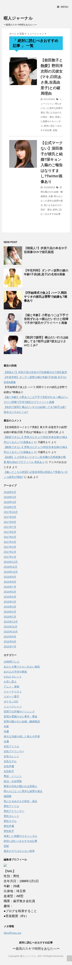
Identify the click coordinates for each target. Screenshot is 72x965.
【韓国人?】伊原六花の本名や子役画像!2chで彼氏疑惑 (35, 372)
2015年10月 (11, 631)
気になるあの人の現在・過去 (20, 801)
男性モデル (10, 821)
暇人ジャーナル (18, 18)
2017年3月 (10, 546)
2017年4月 (10, 541)
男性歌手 (9, 831)
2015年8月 (10, 641)
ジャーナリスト (13, 691)
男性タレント (11, 816)
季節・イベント (13, 776)
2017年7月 (10, 526)
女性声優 (9, 766)
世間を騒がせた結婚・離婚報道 (52, 192)
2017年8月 (10, 522)
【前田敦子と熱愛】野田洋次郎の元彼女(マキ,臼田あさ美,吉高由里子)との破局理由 (52, 76)
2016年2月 (10, 611)
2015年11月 (10, 626)
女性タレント (11, 756)
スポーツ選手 (11, 696)
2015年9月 (10, 636)
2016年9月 (10, 576)
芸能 (55, 130)
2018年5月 (10, 492)
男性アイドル (11, 806)
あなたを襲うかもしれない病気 (22, 666)
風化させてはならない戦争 (19, 850)
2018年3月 (10, 502)
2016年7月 (10, 586)
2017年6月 (10, 531)
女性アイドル (11, 746)
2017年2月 (10, 551)
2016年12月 (11, 561)
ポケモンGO (11, 701)
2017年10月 (11, 512)
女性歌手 (9, 771)
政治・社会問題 (13, 781)
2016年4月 (10, 601)
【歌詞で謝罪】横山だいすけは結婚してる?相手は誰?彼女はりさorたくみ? (46, 341)
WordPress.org (12, 932)
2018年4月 (10, 497)
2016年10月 (11, 571)
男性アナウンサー (14, 811)
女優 (50, 196)
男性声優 (9, 826)
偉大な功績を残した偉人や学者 (22, 736)
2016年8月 (10, 581)
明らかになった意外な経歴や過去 (52, 108)
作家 (6, 726)
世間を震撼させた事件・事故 (20, 716)
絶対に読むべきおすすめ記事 (20, 841)
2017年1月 (10, 556)
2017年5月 (10, 536)
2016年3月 (10, 606)
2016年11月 (10, 566)
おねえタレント (13, 676)
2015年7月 (10, 646)
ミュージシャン (13, 706)
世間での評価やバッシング (19, 711)
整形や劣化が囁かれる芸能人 (20, 786)
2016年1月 (10, 616)
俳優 (6, 731)
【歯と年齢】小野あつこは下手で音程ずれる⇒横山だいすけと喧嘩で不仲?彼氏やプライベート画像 (46, 318)
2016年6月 (10, 591)
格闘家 (7, 796)
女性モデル (10, 761)
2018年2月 (10, 507)
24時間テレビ (12, 661)
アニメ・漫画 (11, 686)
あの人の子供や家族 (15, 671)
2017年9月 (10, 517)
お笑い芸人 (10, 681)
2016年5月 (10, 596)
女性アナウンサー (14, 751)
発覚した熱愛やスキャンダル (51, 121)
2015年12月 (11, 621)
